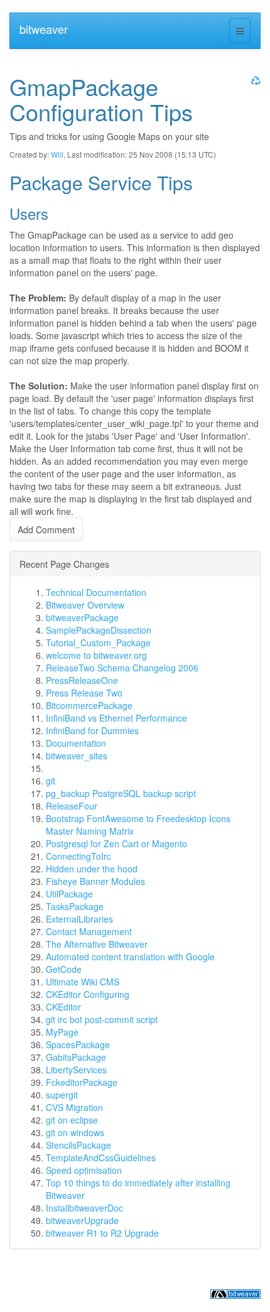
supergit (62, 1094)
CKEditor (63, 1006)
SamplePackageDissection (98, 630)
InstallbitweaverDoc (84, 1207)
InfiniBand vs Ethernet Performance (116, 718)
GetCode (64, 969)
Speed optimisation (84, 1170)
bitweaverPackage (82, 617)
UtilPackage (69, 893)
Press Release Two (84, 692)
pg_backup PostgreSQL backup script (121, 793)
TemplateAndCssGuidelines (101, 1157)
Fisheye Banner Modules (95, 881)
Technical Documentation (96, 592)
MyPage (62, 1032)
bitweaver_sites (76, 755)
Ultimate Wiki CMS (82, 981)
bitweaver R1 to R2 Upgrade (102, 1233)
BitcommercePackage (89, 705)
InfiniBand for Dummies (92, 730)
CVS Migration (74, 1107)
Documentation (76, 743)
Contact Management (89, 931)
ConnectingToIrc (78, 856)
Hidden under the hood (92, 868)
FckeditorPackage (81, 1082)
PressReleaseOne (82, 680)
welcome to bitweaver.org (96, 655)
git (50, 780)
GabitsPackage (76, 1057)
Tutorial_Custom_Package (98, 642)
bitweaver (43, 29)
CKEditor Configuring (87, 994)
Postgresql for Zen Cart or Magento (116, 843)
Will (57, 154)
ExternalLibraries (79, 919)
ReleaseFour (71, 806)
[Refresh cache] (254, 80)
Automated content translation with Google (130, 956)
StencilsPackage (78, 1145)
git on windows (75, 1132)
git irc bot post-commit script (102, 1019)
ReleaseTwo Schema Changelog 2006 (122, 667)
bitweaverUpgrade (82, 1220)
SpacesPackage (78, 1044)
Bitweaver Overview (85, 605)
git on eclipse (72, 1120)
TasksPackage (75, 906)
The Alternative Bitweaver (97, 944)
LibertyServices (76, 1069)
